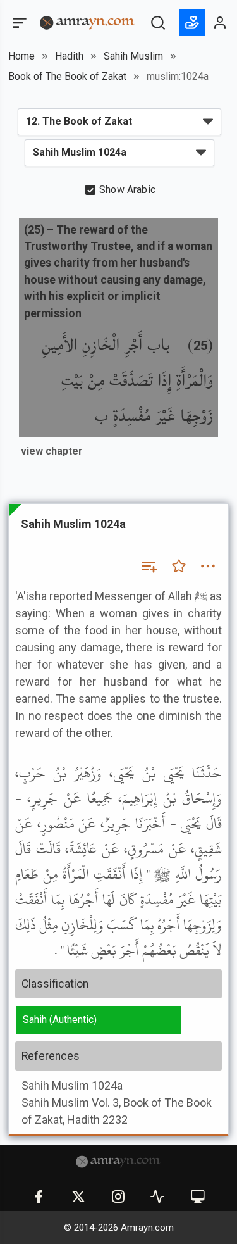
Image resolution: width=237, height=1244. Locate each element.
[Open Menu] (18, 22)
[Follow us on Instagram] (118, 1196)
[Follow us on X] (78, 1196)
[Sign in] (220, 22)
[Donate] (192, 22)
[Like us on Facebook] (38, 1196)
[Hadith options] (208, 566)
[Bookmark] (179, 566)
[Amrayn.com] (87, 22)
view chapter (51, 451)
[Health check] (157, 1196)
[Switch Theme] (198, 1196)
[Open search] (158, 22)
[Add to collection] (148, 566)
